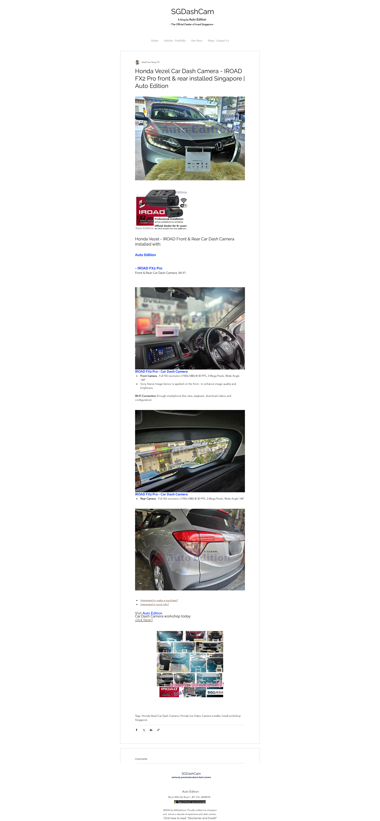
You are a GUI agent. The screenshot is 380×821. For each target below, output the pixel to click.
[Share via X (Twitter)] (143, 729)
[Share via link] (158, 729)
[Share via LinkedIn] (151, 729)
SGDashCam (192, 11)
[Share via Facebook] (136, 729)
